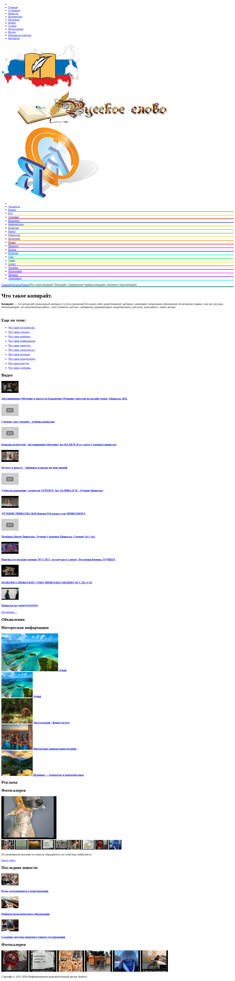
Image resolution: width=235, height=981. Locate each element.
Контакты (14, 38)
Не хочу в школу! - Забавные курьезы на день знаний (34, 467)
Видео (12, 32)
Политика (14, 238)
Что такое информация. (22, 341)
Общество (14, 235)
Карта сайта (8, 860)
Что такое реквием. (19, 336)
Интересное (15, 16)
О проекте (14, 10)
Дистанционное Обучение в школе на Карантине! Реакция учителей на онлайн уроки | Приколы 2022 (64, 398)
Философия (15, 271)
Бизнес (12, 209)
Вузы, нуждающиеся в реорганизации (24, 891)
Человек (13, 274)
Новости (13, 13)
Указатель (14, 206)
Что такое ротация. (19, 354)
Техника (13, 267)
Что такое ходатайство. (21, 327)
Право (12, 242)
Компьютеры (16, 224)
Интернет (14, 220)
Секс (11, 256)
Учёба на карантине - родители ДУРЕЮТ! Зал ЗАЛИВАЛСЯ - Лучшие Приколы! (52, 490)
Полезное (13, 19)
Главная (13, 7)
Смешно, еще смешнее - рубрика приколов (28, 421)
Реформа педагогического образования (25, 914)
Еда (10, 213)
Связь (11, 260)
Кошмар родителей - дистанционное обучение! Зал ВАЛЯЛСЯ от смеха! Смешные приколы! (59, 444)
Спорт (12, 263)
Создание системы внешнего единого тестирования (33, 937)
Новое (12, 22)
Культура (13, 227)
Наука (11, 231)
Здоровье (13, 216)
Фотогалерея (15, 29)
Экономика (15, 278)
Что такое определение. (22, 358)
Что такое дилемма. (19, 367)
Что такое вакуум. (18, 363)
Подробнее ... (9, 612)
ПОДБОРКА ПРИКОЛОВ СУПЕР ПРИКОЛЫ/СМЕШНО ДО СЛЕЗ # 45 (46, 582)
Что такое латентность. (21, 349)
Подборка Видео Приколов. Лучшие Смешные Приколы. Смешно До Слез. (48, 536)
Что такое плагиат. (19, 332)
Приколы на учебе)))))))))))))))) (19, 605)
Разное (12, 249)
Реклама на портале (19, 35)
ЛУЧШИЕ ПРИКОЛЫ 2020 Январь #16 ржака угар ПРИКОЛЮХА (43, 513)
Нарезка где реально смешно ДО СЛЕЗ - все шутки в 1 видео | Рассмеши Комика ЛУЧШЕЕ (58, 559)
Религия (13, 253)
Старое (12, 25)
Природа (13, 245)
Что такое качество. (19, 345)
